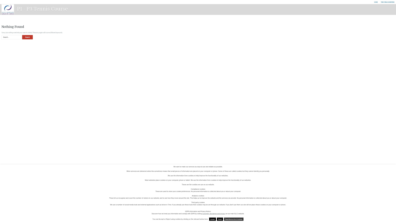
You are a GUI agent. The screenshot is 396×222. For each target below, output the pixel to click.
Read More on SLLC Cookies (233, 219)
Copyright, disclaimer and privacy (213, 214)
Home (376, 2)
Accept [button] (212, 219)
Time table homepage (387, 2)
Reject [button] (220, 219)
